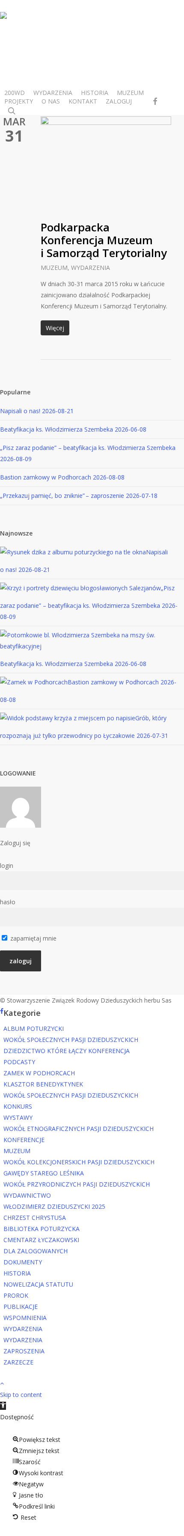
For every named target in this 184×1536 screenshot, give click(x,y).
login (6, 865)
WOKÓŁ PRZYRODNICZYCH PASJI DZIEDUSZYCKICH (76, 1184)
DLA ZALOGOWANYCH (35, 1251)
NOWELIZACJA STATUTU (38, 1284)
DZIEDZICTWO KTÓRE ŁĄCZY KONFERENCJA (66, 1051)
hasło (7, 902)
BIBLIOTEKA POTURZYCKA (41, 1229)
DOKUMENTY (22, 1262)
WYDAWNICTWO (27, 1195)
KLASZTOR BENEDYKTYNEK (43, 1084)
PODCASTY (19, 1062)
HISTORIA (17, 1273)
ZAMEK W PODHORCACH (39, 1073)
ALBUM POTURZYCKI (33, 1028)
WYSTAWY (18, 1117)
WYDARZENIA (90, 267)
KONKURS (17, 1106)
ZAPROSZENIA (24, 1351)
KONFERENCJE (24, 1140)
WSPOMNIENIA (25, 1318)
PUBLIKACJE (20, 1306)
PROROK (15, 1295)
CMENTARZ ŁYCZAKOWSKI (41, 1240)
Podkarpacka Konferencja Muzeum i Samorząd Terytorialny (104, 239)
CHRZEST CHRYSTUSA (34, 1217)
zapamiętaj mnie (32, 938)
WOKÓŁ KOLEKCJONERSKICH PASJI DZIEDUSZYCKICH (78, 1162)
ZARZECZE (18, 1362)
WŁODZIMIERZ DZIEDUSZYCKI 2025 (54, 1206)
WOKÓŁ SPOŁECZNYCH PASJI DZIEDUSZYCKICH (70, 1040)
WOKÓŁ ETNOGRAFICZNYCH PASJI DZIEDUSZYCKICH (78, 1129)
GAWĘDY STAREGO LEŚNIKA (43, 1173)
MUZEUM (54, 267)
